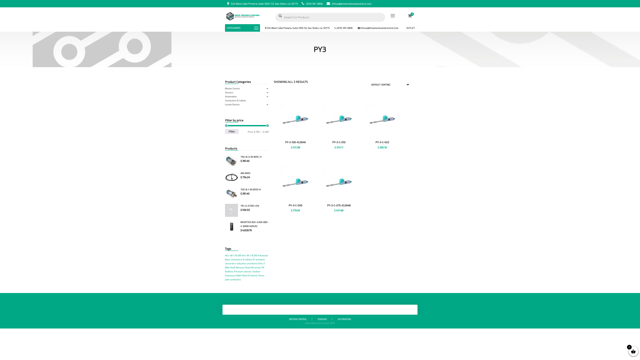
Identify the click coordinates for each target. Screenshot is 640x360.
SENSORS (322, 319)
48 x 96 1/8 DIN (249, 255)
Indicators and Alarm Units (250, 263)
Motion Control (232, 88)
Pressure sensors (243, 271)
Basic (227, 259)
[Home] (243, 15)
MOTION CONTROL (298, 319)
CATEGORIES (233, 27)
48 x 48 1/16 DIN (233, 255)
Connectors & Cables (235, 100)
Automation (231, 96)
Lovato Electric (232, 104)
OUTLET (410, 27)
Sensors (229, 92)
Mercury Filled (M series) (248, 267)
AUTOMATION (344, 319)
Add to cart (339, 151)
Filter (232, 131)
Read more (295, 151)
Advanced (263, 255)
